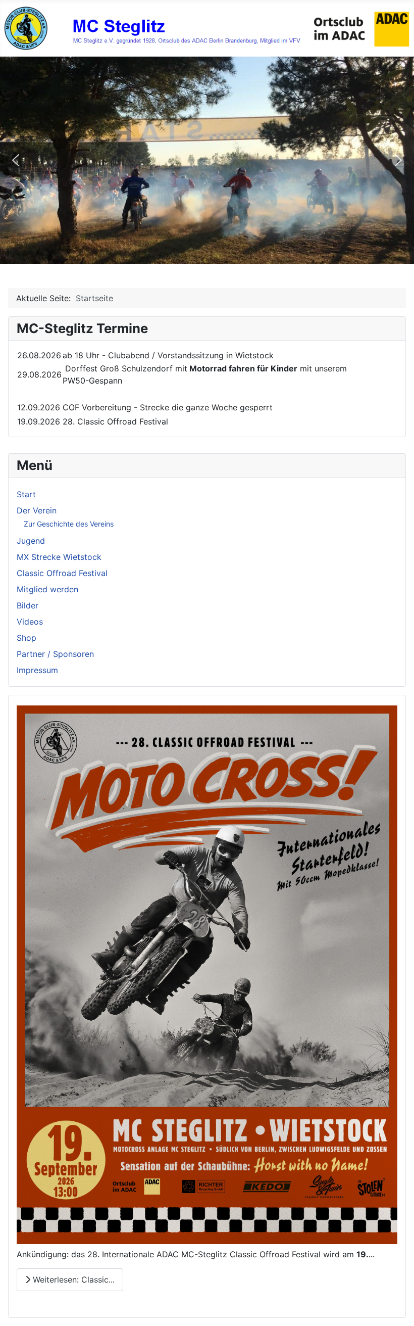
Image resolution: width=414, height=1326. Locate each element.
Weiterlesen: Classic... (72, 1279)
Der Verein (37, 510)
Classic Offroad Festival (62, 573)
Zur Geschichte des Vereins (69, 523)
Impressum (37, 670)
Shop (26, 638)
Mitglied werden (47, 589)
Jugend (31, 541)
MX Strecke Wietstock (59, 557)
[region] (207, 160)
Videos (30, 622)
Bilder (27, 605)
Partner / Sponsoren (55, 654)
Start (26, 494)
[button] (16, 160)
